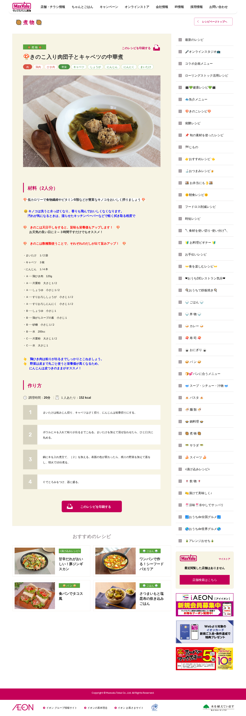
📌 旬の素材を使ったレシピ (204, 135)
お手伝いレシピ (196, 254)
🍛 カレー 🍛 (194, 326)
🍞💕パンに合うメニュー (202, 373)
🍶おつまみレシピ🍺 (199, 171)
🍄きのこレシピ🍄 (198, 111)
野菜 (64, 67)
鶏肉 (38, 67)
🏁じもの (191, 147)
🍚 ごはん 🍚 (150, 551)
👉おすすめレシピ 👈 (200, 159)
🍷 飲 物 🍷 (193, 481)
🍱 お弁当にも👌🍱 (199, 183)
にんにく (129, 67)
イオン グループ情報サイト (61, 707)
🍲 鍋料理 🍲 (194, 421)
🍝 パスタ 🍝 (194, 397)
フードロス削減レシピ (200, 206)
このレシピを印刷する (95, 506)
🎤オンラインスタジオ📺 (202, 51)
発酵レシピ (192, 123)
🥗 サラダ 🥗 (194, 445)
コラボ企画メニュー (199, 63)
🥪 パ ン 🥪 (69, 585)
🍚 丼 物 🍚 (193, 314)
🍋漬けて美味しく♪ (198, 493)
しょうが (95, 67)
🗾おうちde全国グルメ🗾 (203, 517)
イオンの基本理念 (97, 707)
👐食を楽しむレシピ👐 (201, 266)
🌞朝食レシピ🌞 (196, 194)
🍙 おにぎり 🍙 (196, 350)
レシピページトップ (214, 21)
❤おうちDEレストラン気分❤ (205, 278)
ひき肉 (51, 67)
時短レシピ (192, 218)
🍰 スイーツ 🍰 (196, 457)
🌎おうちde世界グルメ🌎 (203, 529)
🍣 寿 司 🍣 (193, 338)
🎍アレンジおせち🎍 (199, 540)
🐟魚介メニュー (196, 99)
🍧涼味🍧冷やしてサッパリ (204, 505)
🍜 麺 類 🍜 (193, 409)
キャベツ (78, 67)
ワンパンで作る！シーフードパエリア (152, 564)
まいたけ (145, 67)
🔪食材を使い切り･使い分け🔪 (206, 230)
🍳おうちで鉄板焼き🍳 (201, 290)
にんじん (112, 67)
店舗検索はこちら (204, 579)
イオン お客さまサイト (131, 707)
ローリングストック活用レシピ (206, 75)
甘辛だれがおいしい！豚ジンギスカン (71, 564)
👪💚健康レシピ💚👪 (200, 87)
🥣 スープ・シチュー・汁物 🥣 (206, 385)
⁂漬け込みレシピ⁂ (70, 551)
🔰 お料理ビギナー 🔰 (200, 242)
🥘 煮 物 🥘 (34, 47)
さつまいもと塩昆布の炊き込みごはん (152, 599)
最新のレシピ (194, 39)
